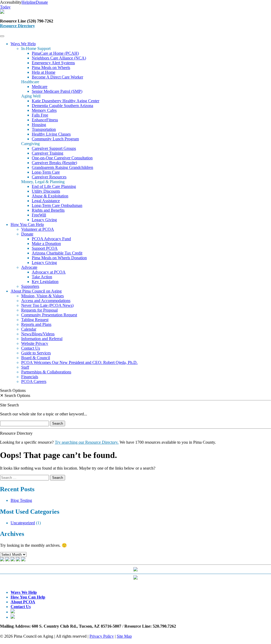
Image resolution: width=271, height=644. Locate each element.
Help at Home (43, 72)
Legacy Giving (44, 219)
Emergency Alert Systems (53, 63)
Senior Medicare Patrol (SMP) (57, 91)
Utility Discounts (46, 191)
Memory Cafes (44, 110)
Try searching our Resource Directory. (87, 442)
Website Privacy (34, 343)
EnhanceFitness (45, 120)
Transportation (44, 129)
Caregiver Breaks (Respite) (54, 162)
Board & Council (35, 357)
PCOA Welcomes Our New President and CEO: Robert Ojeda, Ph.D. (79, 362)
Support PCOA (45, 248)
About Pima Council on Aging (36, 291)
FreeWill (39, 215)
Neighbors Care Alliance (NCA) (59, 58)
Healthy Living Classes (51, 134)
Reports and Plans (36, 324)
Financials (29, 376)
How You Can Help (27, 224)
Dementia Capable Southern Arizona (62, 105)
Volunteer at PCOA (37, 229)
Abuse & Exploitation (50, 196)
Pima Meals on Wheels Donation (59, 258)
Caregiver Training (47, 153)
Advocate (29, 267)
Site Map (124, 636)
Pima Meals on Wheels (51, 67)
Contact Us (30, 348)
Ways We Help (23, 43)
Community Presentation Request (49, 315)
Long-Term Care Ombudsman (57, 205)
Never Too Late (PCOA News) (47, 305)
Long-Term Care (46, 172)
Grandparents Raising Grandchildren (62, 167)
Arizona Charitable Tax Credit (57, 253)
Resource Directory (17, 26)
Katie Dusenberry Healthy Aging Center (65, 101)
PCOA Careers (33, 381)
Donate (27, 234)
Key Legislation (45, 281)
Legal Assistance (46, 200)
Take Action (42, 277)
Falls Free (40, 115)
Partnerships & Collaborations (46, 372)
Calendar (28, 329)
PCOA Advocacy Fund (51, 239)
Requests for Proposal (39, 310)
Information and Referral (41, 338)
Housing (39, 124)
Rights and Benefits (48, 210)
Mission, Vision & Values (42, 296)
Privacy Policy (101, 636)
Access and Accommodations (45, 300)
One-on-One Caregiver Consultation (62, 158)
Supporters (30, 286)
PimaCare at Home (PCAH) (55, 53)
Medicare (39, 86)
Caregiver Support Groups (54, 148)
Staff (25, 367)
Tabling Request (34, 319)
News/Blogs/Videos (38, 334)
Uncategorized (23, 523)
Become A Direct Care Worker (57, 77)
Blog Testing (21, 500)
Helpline (28, 2)
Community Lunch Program (55, 139)
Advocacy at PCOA (49, 272)
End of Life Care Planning (54, 186)
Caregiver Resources (49, 177)
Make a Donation (46, 243)
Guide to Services (36, 353)
